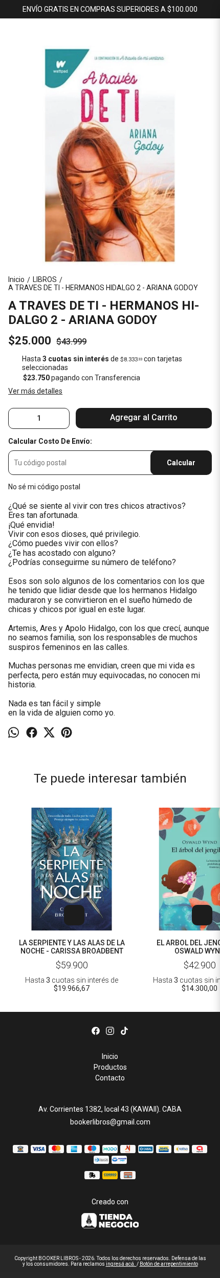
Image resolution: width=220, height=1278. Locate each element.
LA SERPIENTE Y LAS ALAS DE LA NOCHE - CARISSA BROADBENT (72, 947)
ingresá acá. (121, 1264)
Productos (110, 1067)
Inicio (110, 1056)
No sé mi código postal (44, 487)
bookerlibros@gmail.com (110, 1122)
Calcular (181, 463)
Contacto (110, 1078)
